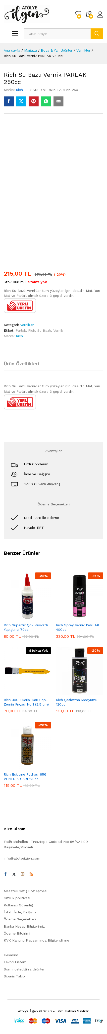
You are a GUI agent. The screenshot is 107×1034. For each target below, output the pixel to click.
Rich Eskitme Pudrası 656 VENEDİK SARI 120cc (25, 776)
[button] (15, 617)
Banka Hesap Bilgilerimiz (24, 926)
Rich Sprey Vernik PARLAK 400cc (77, 627)
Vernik (58, 330)
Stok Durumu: (15, 282)
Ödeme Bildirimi (17, 933)
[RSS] (31, 874)
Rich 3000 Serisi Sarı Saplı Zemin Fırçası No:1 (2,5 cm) (26, 702)
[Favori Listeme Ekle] (38, 617)
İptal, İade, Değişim (20, 912)
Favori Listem (15, 962)
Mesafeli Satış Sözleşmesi (25, 891)
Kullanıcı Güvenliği (18, 905)
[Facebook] (5, 874)
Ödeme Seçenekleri (20, 919)
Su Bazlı (44, 330)
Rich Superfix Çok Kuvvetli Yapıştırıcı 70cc (26, 627)
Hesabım (11, 955)
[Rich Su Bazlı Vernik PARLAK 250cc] (9, 101)
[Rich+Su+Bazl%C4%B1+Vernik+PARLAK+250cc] (21, 101)
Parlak (21, 330)
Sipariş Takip (14, 976)
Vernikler (27, 325)
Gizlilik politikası (17, 898)
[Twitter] (14, 874)
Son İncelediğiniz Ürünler (24, 969)
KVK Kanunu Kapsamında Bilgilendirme (36, 940)
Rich (19, 90)
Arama (97, 33)
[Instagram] (22, 874)
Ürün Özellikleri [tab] (21, 363)
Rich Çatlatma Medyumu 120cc (76, 702)
